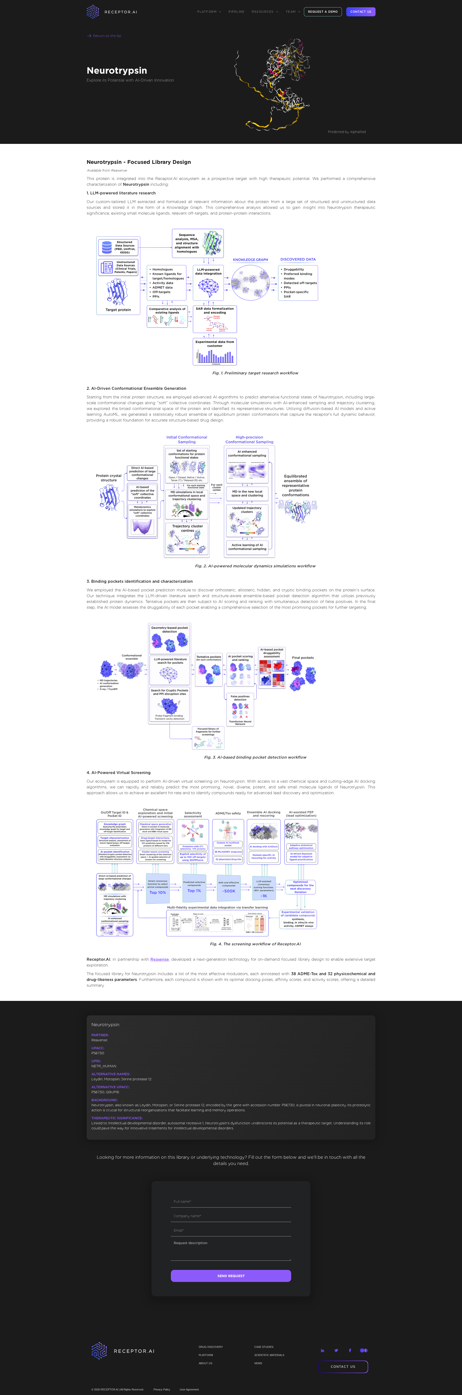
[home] (118, 12)
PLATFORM (206, 1355)
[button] (209, 11)
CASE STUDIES (263, 1346)
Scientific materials (269, 1355)
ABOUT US (205, 1363)
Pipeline (236, 11)
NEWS (258, 1363)
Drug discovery (211, 1346)
